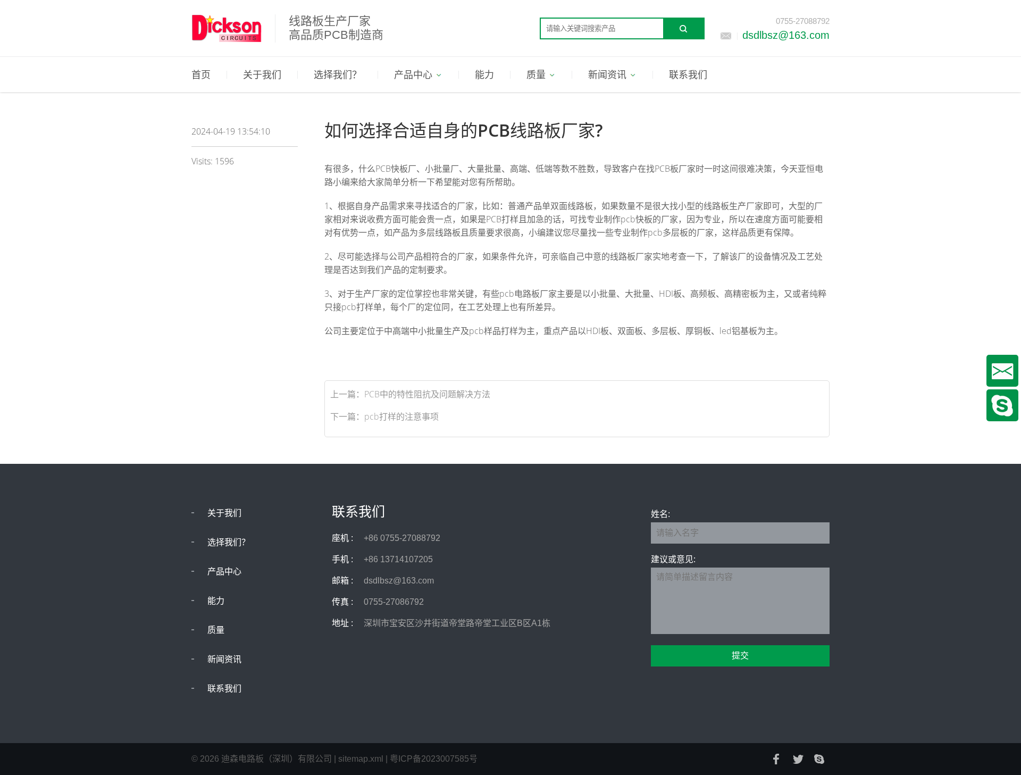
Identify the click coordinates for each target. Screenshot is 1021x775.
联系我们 (224, 688)
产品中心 (224, 571)
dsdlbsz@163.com (786, 35)
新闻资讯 (224, 659)
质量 (215, 630)
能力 (215, 600)
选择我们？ (228, 542)
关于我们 (224, 513)
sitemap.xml (360, 758)
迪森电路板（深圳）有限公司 (276, 758)
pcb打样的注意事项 (401, 417)
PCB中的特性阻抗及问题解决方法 (427, 394)
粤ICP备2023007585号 (434, 758)
